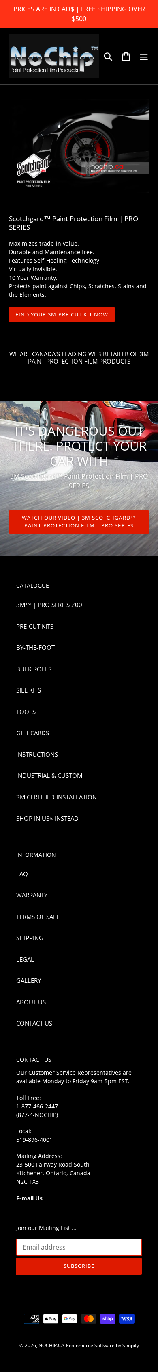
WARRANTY (31, 895)
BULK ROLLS (33, 669)
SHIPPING (29, 938)
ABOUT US (31, 1002)
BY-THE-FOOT (35, 647)
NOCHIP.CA (51, 1345)
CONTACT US (34, 1023)
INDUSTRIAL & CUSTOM (49, 775)
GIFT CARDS (32, 733)
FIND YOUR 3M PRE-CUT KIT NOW (61, 314)
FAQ (22, 874)
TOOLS (26, 712)
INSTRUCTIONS (37, 754)
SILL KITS (28, 690)
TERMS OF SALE (38, 916)
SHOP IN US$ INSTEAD (47, 818)
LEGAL (25, 959)
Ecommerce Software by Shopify (102, 1345)
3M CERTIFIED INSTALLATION (56, 797)
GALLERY (28, 980)
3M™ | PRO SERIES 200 (49, 605)
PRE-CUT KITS (34, 626)
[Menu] (144, 56)
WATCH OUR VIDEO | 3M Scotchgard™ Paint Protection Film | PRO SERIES (79, 521)
